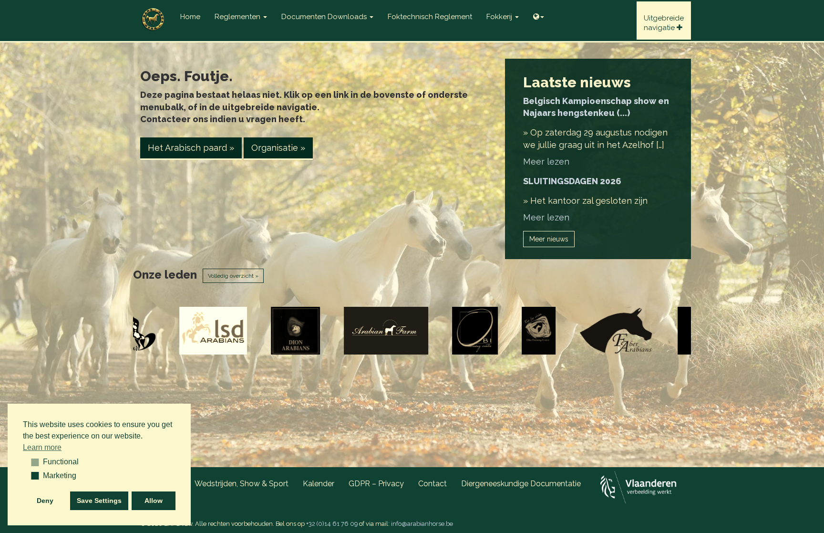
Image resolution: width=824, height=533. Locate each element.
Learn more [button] (42, 447)
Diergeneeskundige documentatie (521, 483)
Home (190, 16)
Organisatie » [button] (278, 148)
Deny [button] (45, 500)
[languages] (538, 14)
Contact (432, 483)
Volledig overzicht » (233, 275)
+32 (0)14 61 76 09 (332, 523)
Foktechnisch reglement (430, 16)
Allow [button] (153, 500)
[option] (150, 331)
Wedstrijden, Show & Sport (241, 483)
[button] (32, 462)
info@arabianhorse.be (422, 523)
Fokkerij (500, 16)
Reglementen (238, 16)
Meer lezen (546, 162)
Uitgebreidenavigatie (664, 23)
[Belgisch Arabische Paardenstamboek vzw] (153, 12)
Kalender (318, 483)
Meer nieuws (548, 239)
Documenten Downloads (325, 16)
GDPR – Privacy (376, 483)
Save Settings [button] (99, 500)
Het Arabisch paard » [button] (191, 148)
